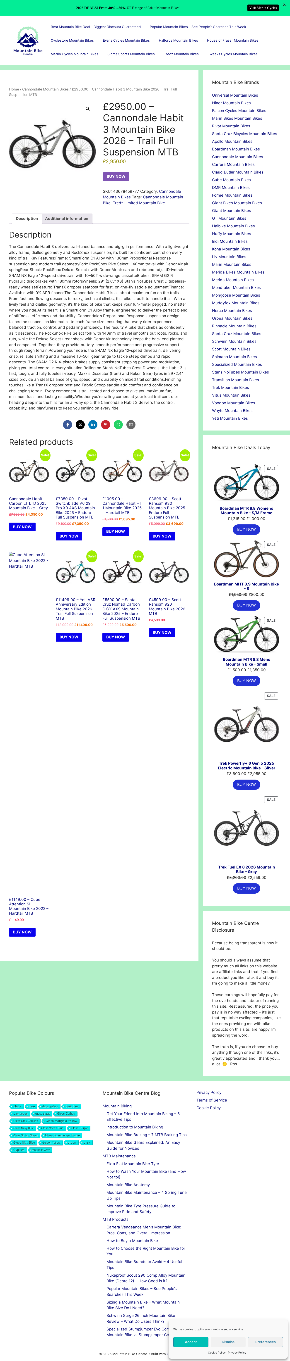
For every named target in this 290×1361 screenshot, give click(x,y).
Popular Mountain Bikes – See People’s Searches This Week (198, 27)
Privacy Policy (237, 1352)
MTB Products (115, 1219)
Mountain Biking (117, 1106)
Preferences (265, 1342)
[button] (88, 109)
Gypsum (18, 1150)
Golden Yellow (51, 1142)
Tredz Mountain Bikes (181, 54)
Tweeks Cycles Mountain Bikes (233, 54)
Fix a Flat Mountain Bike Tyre (132, 1163)
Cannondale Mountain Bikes (45, 89)
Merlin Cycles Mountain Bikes (74, 54)
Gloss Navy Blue (23, 1128)
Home (14, 89)
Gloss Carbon (66, 1113)
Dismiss (228, 1342)
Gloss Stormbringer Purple (62, 1135)
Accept (191, 1342)
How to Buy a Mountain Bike (132, 1240)
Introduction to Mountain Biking (134, 1127)
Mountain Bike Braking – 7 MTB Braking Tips (146, 1135)
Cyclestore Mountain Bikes (72, 40)
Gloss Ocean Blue (52, 1128)
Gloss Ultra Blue (24, 1142)
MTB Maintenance (119, 1156)
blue (32, 1106)
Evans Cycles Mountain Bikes (126, 40)
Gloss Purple (79, 1128)
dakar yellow (50, 1106)
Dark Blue (71, 1106)
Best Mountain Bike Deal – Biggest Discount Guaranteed (96, 27)
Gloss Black (42, 1113)
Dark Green (20, 1113)
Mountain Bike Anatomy (128, 1185)
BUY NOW (116, 176)
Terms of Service (211, 1100)
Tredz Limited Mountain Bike (139, 203)
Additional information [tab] (66, 218)
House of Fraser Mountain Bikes (233, 40)
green (72, 1142)
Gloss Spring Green (25, 1135)
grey (87, 1142)
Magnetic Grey (41, 1150)
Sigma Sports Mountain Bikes (131, 54)
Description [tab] (27, 218)
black (17, 1106)
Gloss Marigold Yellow (61, 1121)
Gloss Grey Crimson (25, 1121)
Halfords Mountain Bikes (178, 40)
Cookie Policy (217, 1352)
